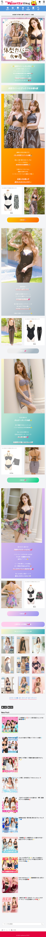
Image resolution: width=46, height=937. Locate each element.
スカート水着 (14, 698)
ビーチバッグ (23, 698)
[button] (42, 924)
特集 (11, 707)
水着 (23, 624)
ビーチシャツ (33, 698)
